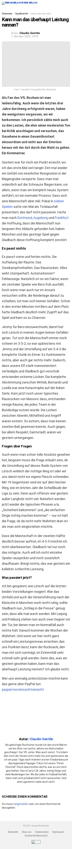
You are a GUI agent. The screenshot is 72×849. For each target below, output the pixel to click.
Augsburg (40, 218)
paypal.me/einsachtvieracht (23, 689)
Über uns (26, 832)
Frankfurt (61, 218)
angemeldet (21, 803)
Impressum (58, 832)
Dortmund (24, 218)
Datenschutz (42, 832)
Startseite (13, 832)
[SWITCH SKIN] (42, 3)
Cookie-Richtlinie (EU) (36, 835)
